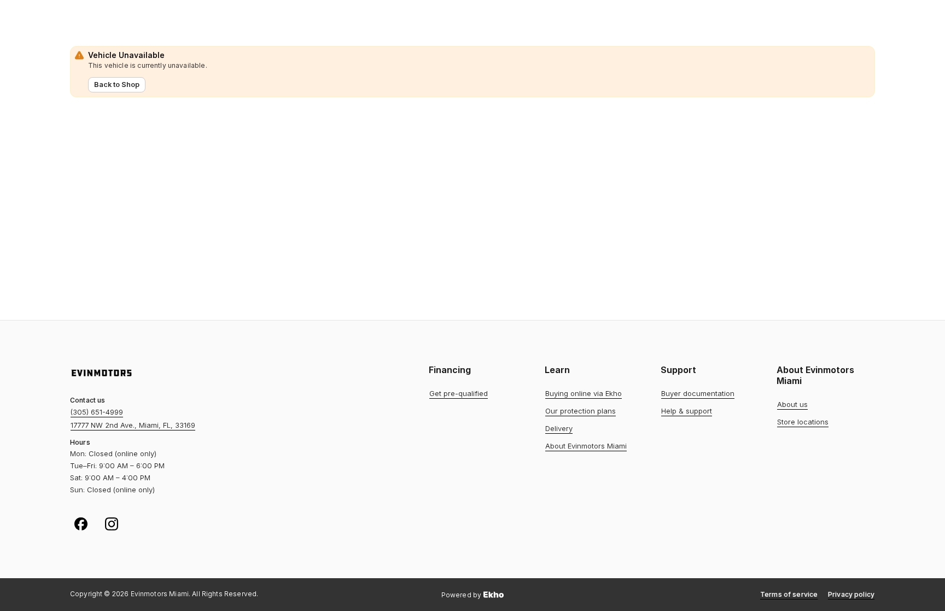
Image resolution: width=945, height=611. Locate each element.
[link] (458, 393)
